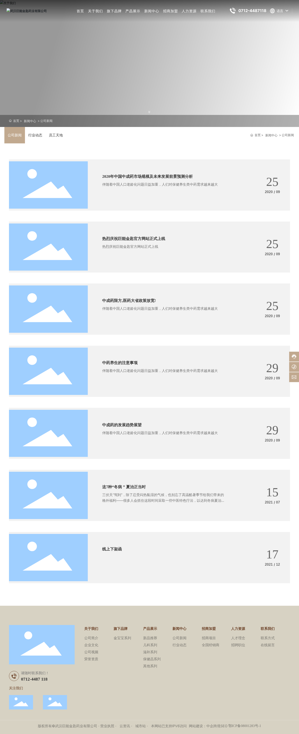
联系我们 (208, 11)
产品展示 (132, 11)
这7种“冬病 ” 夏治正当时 (124, 487)
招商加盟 (170, 11)
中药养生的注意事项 (120, 363)
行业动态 (35, 135)
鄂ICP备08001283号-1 (244, 726)
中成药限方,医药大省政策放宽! (129, 300)
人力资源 (189, 11)
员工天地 (56, 135)
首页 (80, 11)
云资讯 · (126, 726)
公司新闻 (15, 135)
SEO (223, 726)
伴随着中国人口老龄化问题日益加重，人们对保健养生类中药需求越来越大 (160, 184)
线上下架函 (112, 549)
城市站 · (142, 726)
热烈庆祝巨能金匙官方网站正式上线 (133, 238)
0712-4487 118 (34, 679)
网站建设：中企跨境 (204, 726)
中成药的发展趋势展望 (122, 425)
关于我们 (95, 11)
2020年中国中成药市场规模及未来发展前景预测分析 (147, 176)
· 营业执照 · (107, 726)
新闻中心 (151, 11)
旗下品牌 (114, 11)
